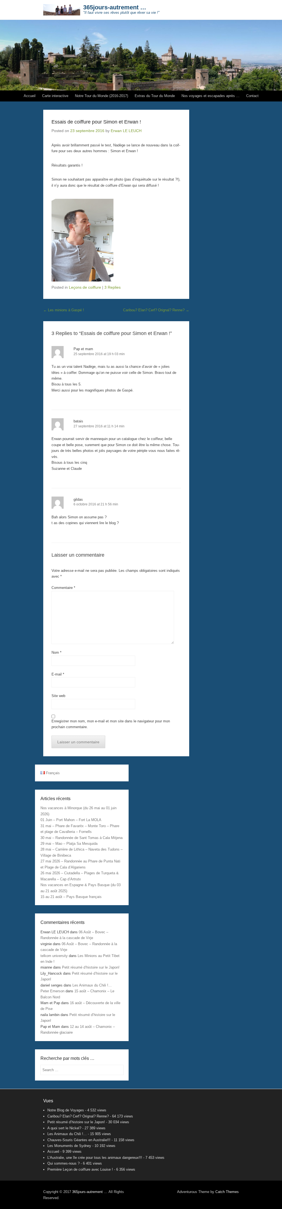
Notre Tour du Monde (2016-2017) (101, 96)
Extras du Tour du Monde (155, 96)
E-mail (57, 674)
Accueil (30, 96)
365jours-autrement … (114, 7)
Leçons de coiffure (85, 287)
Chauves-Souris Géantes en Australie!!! (78, 1140)
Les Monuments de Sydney (69, 1146)
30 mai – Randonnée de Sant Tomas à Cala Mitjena (81, 838)
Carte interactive (55, 96)
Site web (58, 696)
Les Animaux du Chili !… (92, 985)
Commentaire (63, 588)
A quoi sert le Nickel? (64, 1128)
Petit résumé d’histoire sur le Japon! (91, 967)
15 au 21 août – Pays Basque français (71, 897)
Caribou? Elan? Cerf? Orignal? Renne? (156, 310)
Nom (56, 652)
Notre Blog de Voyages (65, 1110)
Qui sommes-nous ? (63, 1163)
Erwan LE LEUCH (126, 130)
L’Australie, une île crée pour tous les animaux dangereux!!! (94, 1158)
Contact (252, 96)
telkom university (54, 956)
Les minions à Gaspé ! (63, 310)
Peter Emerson (52, 991)
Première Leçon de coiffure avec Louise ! (80, 1169)
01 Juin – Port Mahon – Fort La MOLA (70, 820)
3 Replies (112, 287)
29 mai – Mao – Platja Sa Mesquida (68, 843)
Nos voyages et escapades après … (210, 96)
